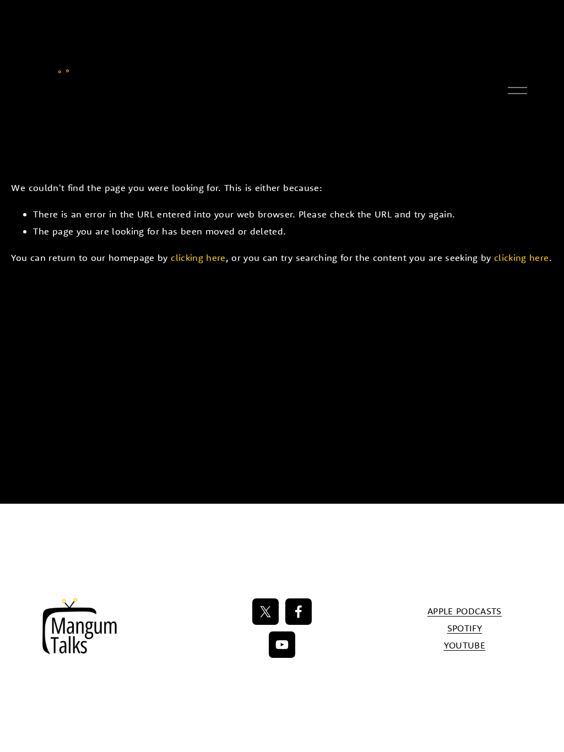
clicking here (198, 257)
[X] (265, 611)
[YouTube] (282, 644)
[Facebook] (298, 611)
